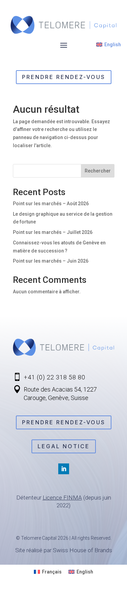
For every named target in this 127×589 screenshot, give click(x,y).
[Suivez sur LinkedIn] (63, 468)
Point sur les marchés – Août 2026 (51, 203)
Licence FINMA (62, 497)
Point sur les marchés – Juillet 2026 (52, 232)
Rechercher (98, 170)
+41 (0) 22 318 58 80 (54, 377)
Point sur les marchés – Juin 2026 (50, 261)
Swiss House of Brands (82, 550)
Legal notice (64, 446)
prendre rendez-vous (63, 77)
